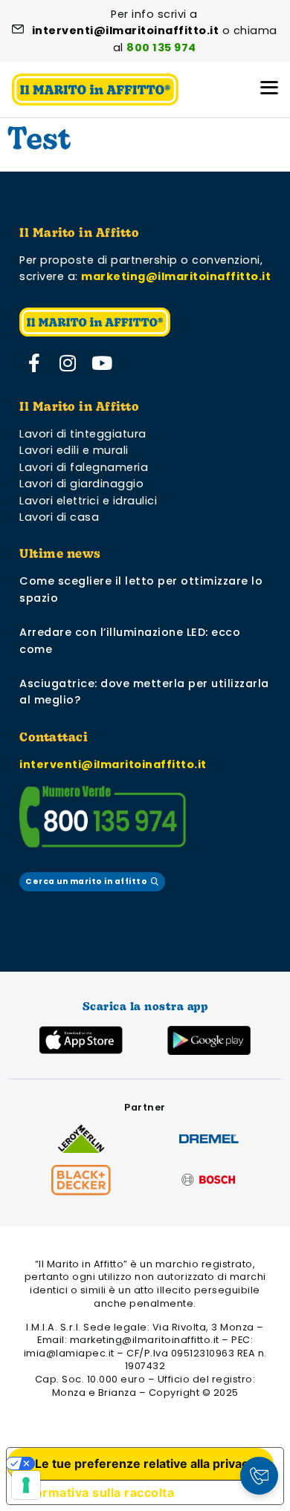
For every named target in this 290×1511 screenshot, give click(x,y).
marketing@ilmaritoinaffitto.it (176, 276)
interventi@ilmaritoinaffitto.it (113, 764)
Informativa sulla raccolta (96, 1492)
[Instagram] (68, 363)
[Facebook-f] (34, 363)
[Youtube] (102, 363)
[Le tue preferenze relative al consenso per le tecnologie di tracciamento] (26, 1485)
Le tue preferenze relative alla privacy (145, 1463)
